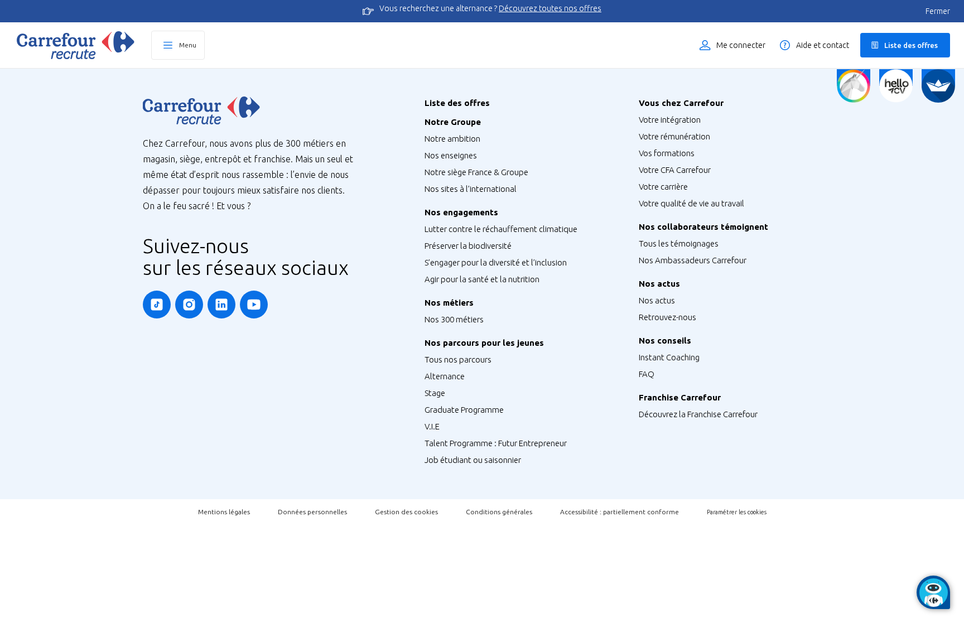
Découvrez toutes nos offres (550, 8)
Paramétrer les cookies (737, 512)
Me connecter (740, 45)
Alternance (445, 376)
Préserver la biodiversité (468, 245)
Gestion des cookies (406, 511)
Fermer (938, 11)
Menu (187, 45)
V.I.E (432, 426)
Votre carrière (663, 186)
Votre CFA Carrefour (675, 170)
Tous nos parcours (458, 359)
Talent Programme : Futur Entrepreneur (496, 443)
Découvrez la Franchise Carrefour (698, 414)
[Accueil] (75, 45)
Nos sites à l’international (471, 189)
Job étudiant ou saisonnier (473, 460)
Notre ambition (452, 138)
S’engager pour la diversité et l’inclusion (496, 262)
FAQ (646, 374)
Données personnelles (312, 511)
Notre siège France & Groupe (476, 172)
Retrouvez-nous (667, 317)
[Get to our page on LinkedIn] (221, 304)
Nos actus (657, 300)
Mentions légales (224, 511)
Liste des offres (911, 45)
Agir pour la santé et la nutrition (482, 279)
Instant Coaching (669, 357)
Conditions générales (499, 511)
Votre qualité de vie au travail (691, 203)
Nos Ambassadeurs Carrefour (692, 260)
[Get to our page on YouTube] (254, 304)
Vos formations (667, 153)
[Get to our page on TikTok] (157, 304)
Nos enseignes (451, 155)
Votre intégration (670, 119)
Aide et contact (822, 45)
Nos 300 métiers (454, 319)
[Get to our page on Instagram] (189, 304)
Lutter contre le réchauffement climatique (501, 229)
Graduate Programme (464, 409)
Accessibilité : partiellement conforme (619, 511)
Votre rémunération (674, 136)
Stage (435, 393)
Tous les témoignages (679, 243)
